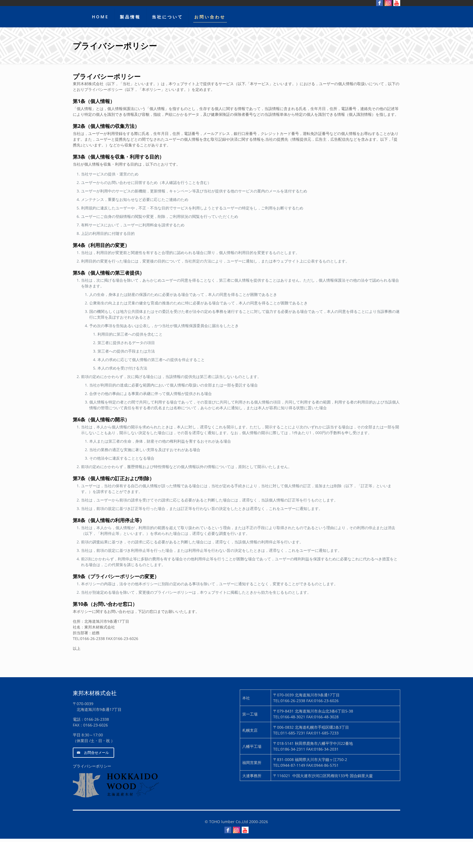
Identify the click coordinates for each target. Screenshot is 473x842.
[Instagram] (236, 830)
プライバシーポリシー (92, 766)
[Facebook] (227, 830)
